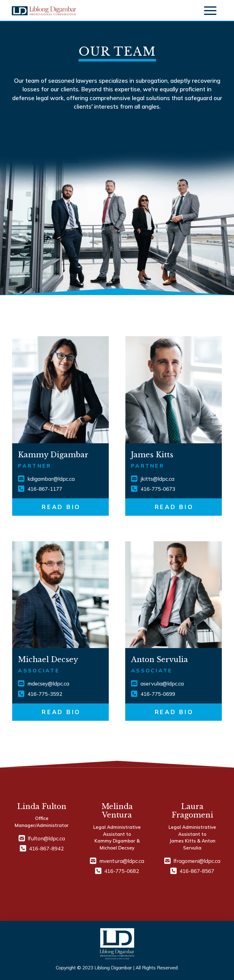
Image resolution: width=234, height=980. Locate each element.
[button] (210, 10)
